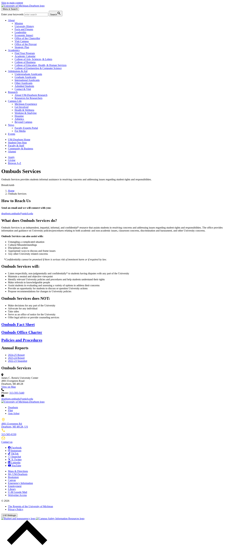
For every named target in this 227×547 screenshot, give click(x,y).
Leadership (20, 32)
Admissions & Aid (17, 71)
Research (13, 92)
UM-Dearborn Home (19, 139)
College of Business (25, 62)
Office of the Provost (26, 44)
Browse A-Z (14, 163)
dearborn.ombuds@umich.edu (17, 213)
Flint (10, 410)
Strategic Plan (22, 47)
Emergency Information (20, 483)
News (11, 125)
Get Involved (21, 107)
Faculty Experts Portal (26, 128)
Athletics (19, 119)
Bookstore (13, 477)
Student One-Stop (17, 142)
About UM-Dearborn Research (31, 95)
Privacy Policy (15, 509)
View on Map (8, 386)
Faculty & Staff (16, 145)
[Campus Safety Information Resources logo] (60, 518)
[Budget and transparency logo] (18, 518)
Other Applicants (23, 83)
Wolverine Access (17, 495)
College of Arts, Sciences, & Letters (33, 59)
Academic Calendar (25, 56)
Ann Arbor (13, 413)
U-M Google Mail (17, 492)
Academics (14, 50)
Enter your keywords (12, 14)
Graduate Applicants (25, 77)
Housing (19, 116)
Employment (14, 486)
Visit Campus (22, 41)
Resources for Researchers (28, 98)
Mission (19, 23)
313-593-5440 (16, 392)
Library (12, 489)
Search (55, 13)
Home (11, 190)
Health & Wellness (24, 110)
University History (24, 26)
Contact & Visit (23, 89)
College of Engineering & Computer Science (38, 68)
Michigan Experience (26, 104)
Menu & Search (10, 9)
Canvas (12, 480)
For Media (20, 131)
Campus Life (15, 101)
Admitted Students (24, 86)
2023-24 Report (16, 358)
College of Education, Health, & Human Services (40, 65)
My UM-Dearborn (17, 474)
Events (11, 134)
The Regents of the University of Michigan (30, 506)
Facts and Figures (24, 29)
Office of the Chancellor (27, 38)
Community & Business (20, 148)
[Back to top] (26, 544)
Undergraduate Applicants (28, 74)
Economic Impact (24, 35)
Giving (11, 160)
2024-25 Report (16, 355)
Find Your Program (25, 53)
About (11, 20)
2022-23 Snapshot (17, 361)
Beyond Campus (23, 122)
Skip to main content (12, 2)
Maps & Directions (18, 471)
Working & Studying (26, 113)
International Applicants (27, 80)
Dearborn (13, 407)
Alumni (12, 151)
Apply (11, 157)
